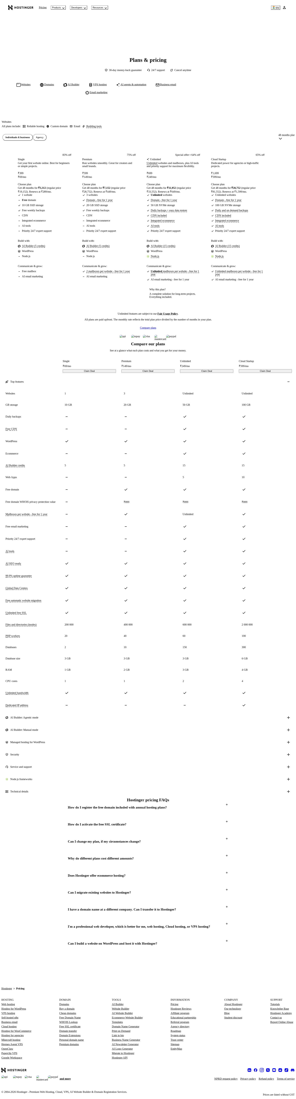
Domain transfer (68, 1030)
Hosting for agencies (12, 1035)
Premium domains (69, 1044)
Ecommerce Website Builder (127, 1017)
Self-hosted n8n (9, 1017)
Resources (98, 7)
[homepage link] (20, 7)
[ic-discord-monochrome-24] (293, 1070)
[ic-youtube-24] (274, 1070)
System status (178, 1035)
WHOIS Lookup (68, 1022)
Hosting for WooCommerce (16, 1030)
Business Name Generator (126, 1039)
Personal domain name (71, 1039)
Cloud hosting (9, 1026)
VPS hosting (8, 1013)
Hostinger (6, 988)
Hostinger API (119, 1057)
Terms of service (286, 1078)
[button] (148, 807)
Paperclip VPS (9, 1053)
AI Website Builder (122, 1013)
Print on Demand (121, 1030)
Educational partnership (183, 1017)
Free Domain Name (70, 1017)
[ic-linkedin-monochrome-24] (249, 1070)
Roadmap (176, 1030)
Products (56, 7)
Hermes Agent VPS (12, 1044)
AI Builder (118, 1004)
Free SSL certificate (70, 1026)
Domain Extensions (70, 1035)
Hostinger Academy (281, 1013)
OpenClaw (7, 1048)
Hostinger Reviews (181, 1008)
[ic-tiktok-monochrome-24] (286, 1070)
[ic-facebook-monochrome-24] (256, 1070)
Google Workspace (11, 1057)
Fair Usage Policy (167, 313)
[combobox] (286, 137)
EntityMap (176, 1048)
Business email (9, 1022)
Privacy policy (248, 1078)
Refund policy (266, 1078)
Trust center (177, 1039)
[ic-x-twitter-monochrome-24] (268, 1070)
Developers (76, 7)
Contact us (276, 1017)
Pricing (43, 7)
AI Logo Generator (122, 1048)
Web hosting (8, 1004)
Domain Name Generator (125, 1026)
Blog (227, 1013)
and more (65, 1078)
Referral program (180, 1022)
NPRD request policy (226, 1078)
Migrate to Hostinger (123, 1053)
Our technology (232, 1008)
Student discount (233, 1017)
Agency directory (180, 1026)
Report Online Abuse (281, 1022)
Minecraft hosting (10, 1039)
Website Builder (120, 1008)
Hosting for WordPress (13, 1008)
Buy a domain (67, 1008)
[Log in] (284, 7)
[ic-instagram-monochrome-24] (262, 1070)
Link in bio (118, 1035)
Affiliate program (180, 1013)
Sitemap (175, 1044)
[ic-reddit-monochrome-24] (280, 1070)
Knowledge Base (279, 1008)
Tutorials (275, 1004)
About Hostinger (233, 1004)
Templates (117, 1022)
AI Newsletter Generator (125, 1044)
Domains (64, 1004)
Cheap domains (67, 1013)
